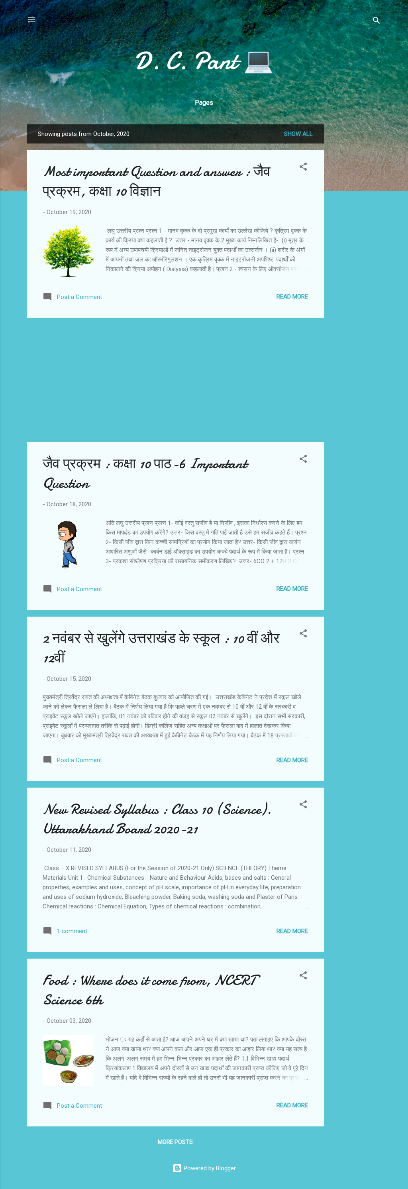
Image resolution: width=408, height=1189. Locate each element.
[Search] (376, 22)
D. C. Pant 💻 (204, 61)
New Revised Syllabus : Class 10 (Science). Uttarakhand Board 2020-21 (157, 819)
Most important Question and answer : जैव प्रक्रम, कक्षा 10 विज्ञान (157, 181)
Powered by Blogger (209, 1168)
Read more (292, 296)
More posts (175, 1142)
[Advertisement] (355, 244)
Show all (298, 134)
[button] (303, 168)
